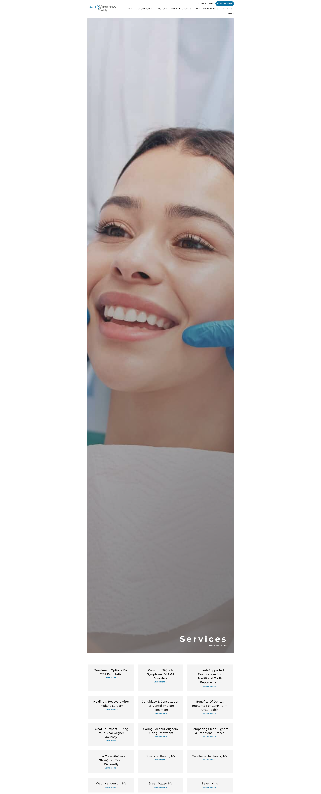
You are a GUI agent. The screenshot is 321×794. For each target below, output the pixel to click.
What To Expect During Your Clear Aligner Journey (111, 733)
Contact (229, 13)
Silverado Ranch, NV (160, 756)
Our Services (143, 9)
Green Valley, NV (160, 783)
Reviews (227, 9)
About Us (160, 9)
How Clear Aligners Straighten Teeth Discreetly (111, 760)
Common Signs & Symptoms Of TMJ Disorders (160, 674)
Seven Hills (210, 783)
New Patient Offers (207, 9)
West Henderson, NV (111, 783)
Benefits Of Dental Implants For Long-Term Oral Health (209, 705)
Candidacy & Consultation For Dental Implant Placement (160, 705)
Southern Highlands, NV (209, 756)
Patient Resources (181, 9)
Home (130, 9)
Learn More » (111, 678)
